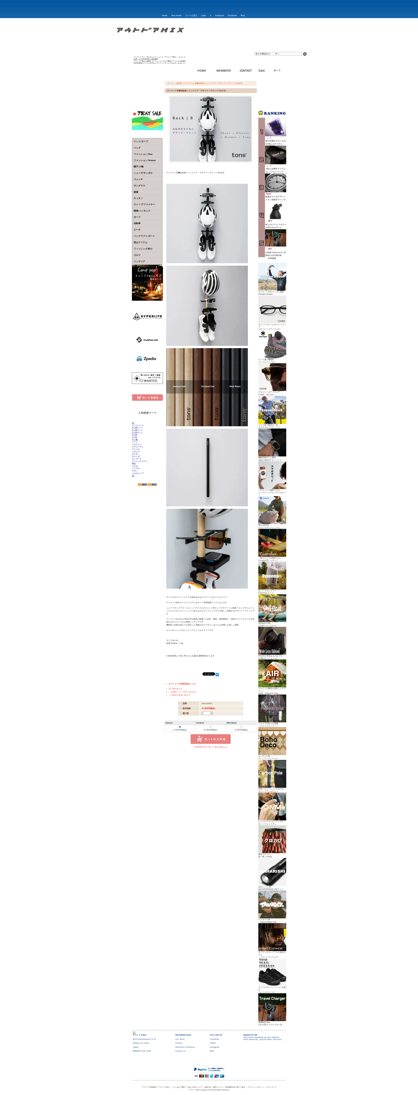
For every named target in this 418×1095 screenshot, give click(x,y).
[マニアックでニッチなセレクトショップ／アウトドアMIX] (209, 40)
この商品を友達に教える (179, 695)
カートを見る (191, 15)
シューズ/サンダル (143, 173)
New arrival (176, 15)
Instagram (219, 15)
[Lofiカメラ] (272, 144)
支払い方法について (194, 1087)
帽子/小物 (139, 166)
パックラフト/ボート (144, 236)
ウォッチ (138, 179)
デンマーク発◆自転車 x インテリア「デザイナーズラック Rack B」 (214, 83)
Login (203, 15)
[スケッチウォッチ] (272, 200)
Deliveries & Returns (185, 1047)
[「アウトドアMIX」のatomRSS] (152, 484)
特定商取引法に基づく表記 (235, 1087)
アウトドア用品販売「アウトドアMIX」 (156, 1087)
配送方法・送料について (214, 1087)
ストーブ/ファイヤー (144, 204)
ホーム (170, 83)
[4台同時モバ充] (272, 256)
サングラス (139, 185)
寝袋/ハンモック (142, 211)
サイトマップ (271, 1087)
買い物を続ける (175, 688)
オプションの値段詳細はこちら (182, 684)
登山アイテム (140, 242)
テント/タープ (141, 141)
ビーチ (137, 229)
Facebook (232, 15)
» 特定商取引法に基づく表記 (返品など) (210, 747)
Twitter (213, 1043)
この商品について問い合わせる (182, 692)
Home (164, 15)
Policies (179, 1043)
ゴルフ (137, 255)
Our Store (180, 1039)
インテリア (139, 261)
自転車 (137, 223)
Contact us (180, 1051)
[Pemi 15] (272, 172)
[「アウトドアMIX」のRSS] (142, 484)
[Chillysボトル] (272, 228)
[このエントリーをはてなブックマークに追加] (217, 675)
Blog (243, 15)
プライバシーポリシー (256, 1087)
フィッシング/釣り (143, 249)
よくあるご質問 (179, 1087)
